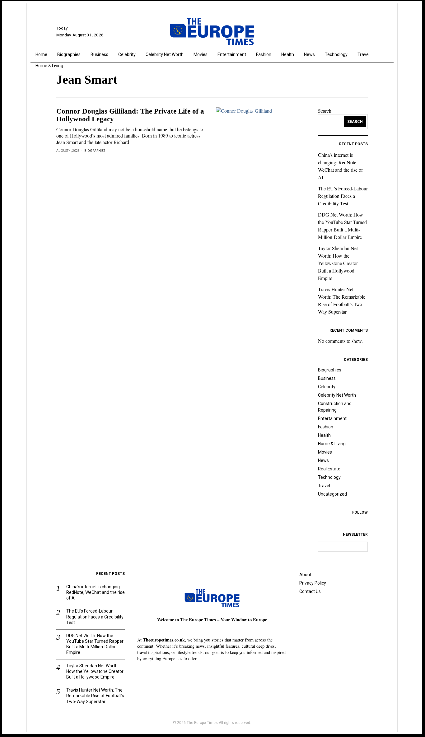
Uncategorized (332, 494)
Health (324, 435)
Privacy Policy (312, 583)
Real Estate (329, 468)
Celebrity (326, 386)
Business (327, 378)
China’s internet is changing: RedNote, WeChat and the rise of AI (95, 592)
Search (324, 110)
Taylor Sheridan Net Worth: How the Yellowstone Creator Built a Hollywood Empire (338, 263)
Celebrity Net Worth (337, 395)
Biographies (94, 150)
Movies (325, 452)
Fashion (325, 426)
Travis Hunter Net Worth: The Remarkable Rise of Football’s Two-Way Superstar (95, 696)
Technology (329, 477)
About (305, 574)
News (323, 460)
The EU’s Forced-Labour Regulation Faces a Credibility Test (343, 196)
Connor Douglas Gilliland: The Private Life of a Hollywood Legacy (130, 115)
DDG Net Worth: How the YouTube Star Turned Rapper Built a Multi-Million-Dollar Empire (95, 644)
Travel (324, 485)
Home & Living (332, 443)
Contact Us (310, 591)
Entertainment (332, 418)
